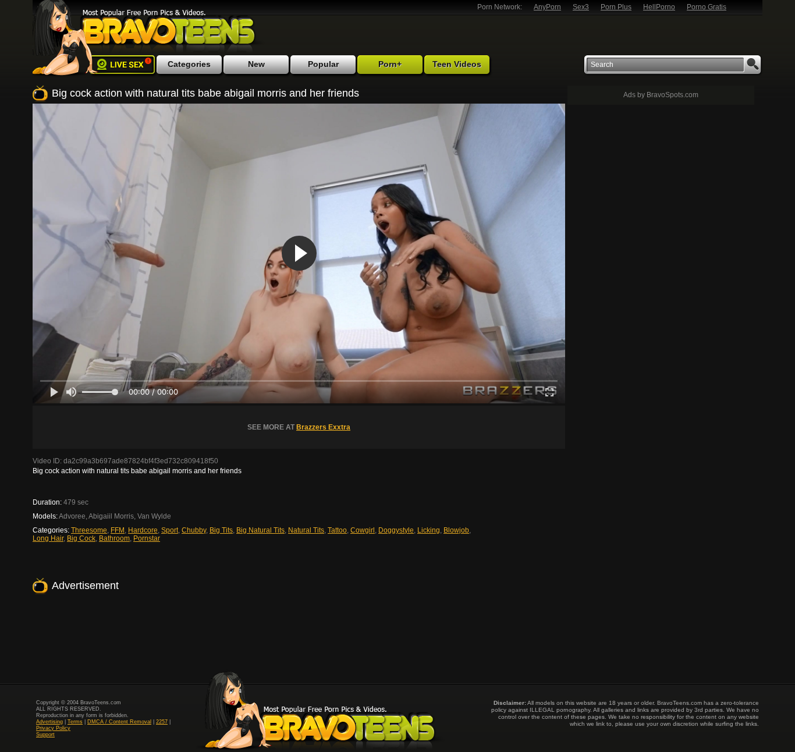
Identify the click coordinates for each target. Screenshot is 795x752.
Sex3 (581, 7)
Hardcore (143, 530)
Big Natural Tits (260, 530)
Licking (428, 530)
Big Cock (81, 538)
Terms (75, 722)
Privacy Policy (53, 728)
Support (45, 734)
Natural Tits (306, 530)
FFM (118, 530)
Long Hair (48, 538)
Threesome (89, 530)
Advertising (49, 722)
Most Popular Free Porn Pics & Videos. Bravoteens (320, 710)
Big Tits (221, 530)
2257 (162, 722)
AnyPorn (547, 7)
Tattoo (337, 530)
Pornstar (146, 538)
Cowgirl (362, 530)
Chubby (194, 530)
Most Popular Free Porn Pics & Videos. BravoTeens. (167, 31)
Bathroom (114, 538)
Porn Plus (616, 7)
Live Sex (122, 64)
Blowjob (456, 530)
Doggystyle (396, 530)
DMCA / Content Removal (119, 722)
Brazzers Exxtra (323, 427)
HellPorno (659, 7)
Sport (169, 530)
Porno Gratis (706, 7)
